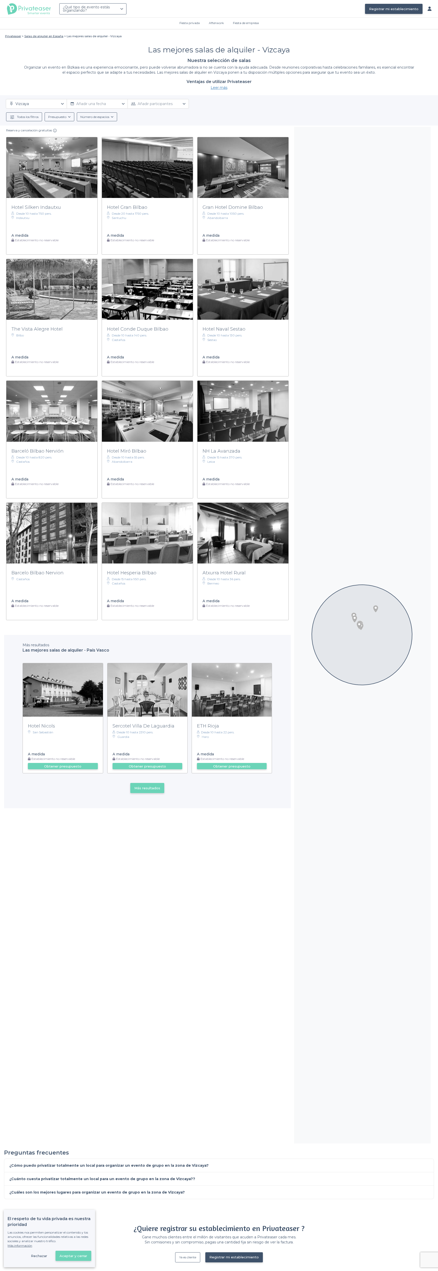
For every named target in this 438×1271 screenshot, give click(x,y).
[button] (375, 608)
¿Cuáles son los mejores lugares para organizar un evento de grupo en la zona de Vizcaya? (97, 1192)
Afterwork (216, 23)
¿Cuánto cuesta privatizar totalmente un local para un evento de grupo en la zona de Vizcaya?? (102, 1179)
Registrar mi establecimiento (393, 9)
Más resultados (147, 788)
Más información (20, 1245)
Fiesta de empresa (246, 23)
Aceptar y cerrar (73, 1256)
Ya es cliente (187, 1257)
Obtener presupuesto (62, 766)
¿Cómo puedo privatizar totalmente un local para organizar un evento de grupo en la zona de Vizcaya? (109, 1165)
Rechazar (39, 1256)
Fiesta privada (189, 23)
